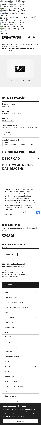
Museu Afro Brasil (8, 120)
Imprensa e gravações (12, 401)
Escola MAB (9, 352)
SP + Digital (4, 3)
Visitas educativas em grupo (15, 302)
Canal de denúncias (11, 381)
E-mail (4, 247)
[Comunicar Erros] (35, 17)
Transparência (9, 376)
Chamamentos (10, 327)
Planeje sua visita (11, 297)
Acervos (7, 332)
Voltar (37, 44)
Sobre (7, 371)
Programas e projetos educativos (16, 347)
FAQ (6, 391)
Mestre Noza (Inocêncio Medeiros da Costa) (18, 48)
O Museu (8, 366)
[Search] (35, 284)
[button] (38, 71)
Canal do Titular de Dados (14, 386)
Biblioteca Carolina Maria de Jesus (17, 307)
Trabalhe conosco (11, 396)
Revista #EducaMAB (12, 356)
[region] (20, 414)
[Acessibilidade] (34, 37)
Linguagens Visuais (8, 113)
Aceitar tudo (20, 421)
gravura (19, 113)
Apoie (7, 361)
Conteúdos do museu (12, 337)
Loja (6, 312)
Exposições (9, 322)
